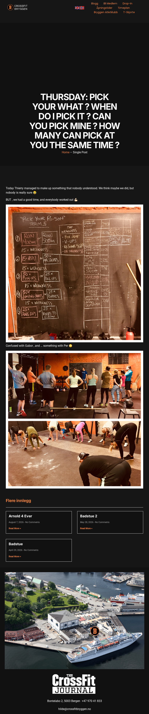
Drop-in (127, 3)
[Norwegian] (82, 7)
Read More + (15, 528)
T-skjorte (129, 12)
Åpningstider (104, 8)
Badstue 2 (88, 516)
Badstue (16, 544)
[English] (77, 7)
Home (65, 152)
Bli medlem (110, 3)
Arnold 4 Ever (20, 516)
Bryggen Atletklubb (106, 12)
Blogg (94, 3)
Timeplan (124, 8)
